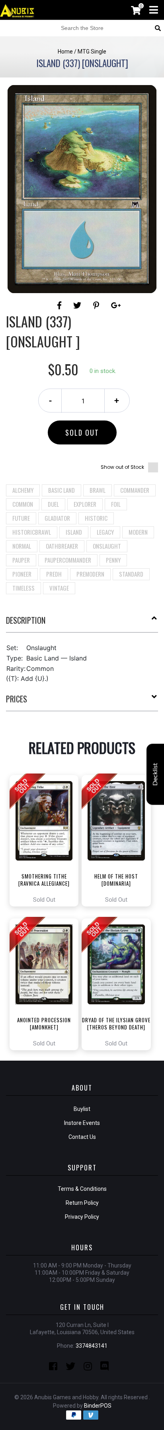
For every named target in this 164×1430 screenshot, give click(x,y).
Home (65, 51)
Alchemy (22, 490)
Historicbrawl (31, 532)
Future (21, 518)
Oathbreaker (62, 545)
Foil (116, 504)
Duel (53, 504)
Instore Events (82, 1123)
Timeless (23, 587)
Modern (138, 532)
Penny (113, 559)
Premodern (90, 573)
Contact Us (82, 1137)
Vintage (59, 587)
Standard (131, 573)
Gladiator (57, 518)
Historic (96, 518)
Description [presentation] (25, 620)
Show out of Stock (122, 467)
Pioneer (21, 573)
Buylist (82, 1109)
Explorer (85, 504)
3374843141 (91, 1346)
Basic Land (61, 490)
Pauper (21, 559)
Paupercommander (68, 559)
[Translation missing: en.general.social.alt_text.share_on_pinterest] (97, 305)
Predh (54, 573)
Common (22, 504)
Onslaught (107, 545)
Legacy (105, 532)
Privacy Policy (82, 1217)
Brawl (97, 490)
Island (74, 532)
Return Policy (82, 1203)
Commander (134, 490)
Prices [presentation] (16, 699)
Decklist (155, 774)
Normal (21, 545)
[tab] (82, 623)
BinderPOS (97, 1405)
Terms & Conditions (82, 1189)
